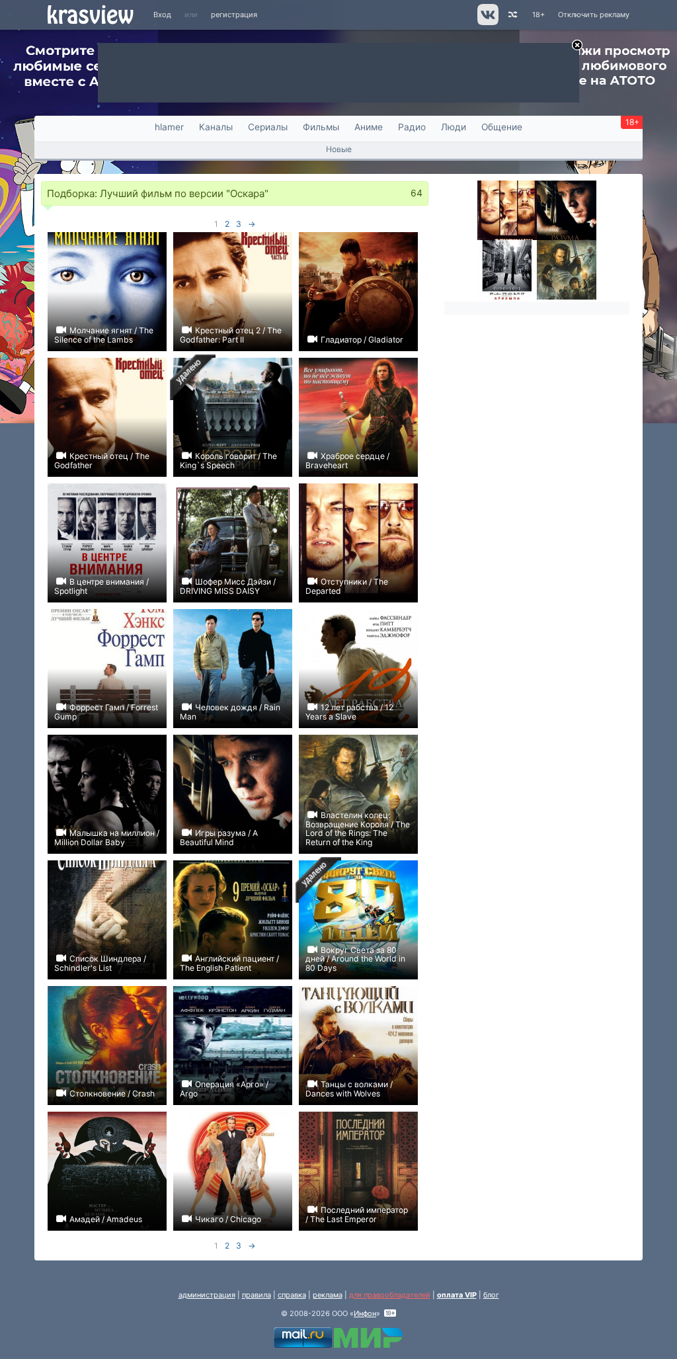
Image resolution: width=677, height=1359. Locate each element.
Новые (339, 149)
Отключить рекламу (593, 14)
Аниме (368, 127)
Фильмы (321, 127)
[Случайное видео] (512, 15)
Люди (453, 127)
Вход (162, 14)
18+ (538, 14)
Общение (501, 127)
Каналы (216, 127)
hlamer (169, 127)
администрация (207, 1294)
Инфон (365, 1313)
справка (292, 1294)
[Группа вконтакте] (486, 22)
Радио (412, 127)
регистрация (234, 14)
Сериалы (268, 127)
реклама (327, 1294)
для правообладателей (389, 1294)
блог (491, 1294)
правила (256, 1294)
